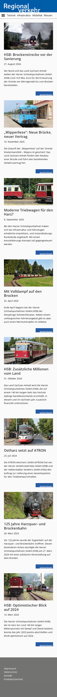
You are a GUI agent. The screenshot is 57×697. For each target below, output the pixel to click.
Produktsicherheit (13, 679)
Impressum (10, 668)
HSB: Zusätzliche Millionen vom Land (26, 371)
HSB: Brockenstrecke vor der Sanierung (28, 56)
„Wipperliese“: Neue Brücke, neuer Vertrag (28, 134)
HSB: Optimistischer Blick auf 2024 (25, 607)
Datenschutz (10, 671)
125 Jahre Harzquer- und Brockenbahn (24, 525)
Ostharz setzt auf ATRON (25, 450)
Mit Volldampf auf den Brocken (23, 293)
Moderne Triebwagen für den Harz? (28, 212)
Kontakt (8, 675)
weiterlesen (46, 94)
